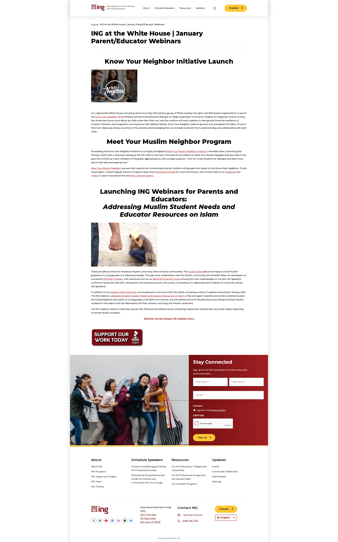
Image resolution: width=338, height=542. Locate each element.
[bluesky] (131, 522)
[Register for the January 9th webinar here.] (169, 318)
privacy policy (218, 410)
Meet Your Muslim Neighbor (106, 168)
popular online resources (123, 292)
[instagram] (118, 522)
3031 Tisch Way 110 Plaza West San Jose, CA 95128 (150, 518)
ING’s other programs (141, 175)
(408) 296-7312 (190, 521)
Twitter (95, 175)
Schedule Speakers (164, 8)
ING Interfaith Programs (184, 484)
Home (94, 24)
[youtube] (106, 522)
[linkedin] (112, 522)
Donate (233, 8)
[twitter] (93, 522)
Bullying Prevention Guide (166, 279)
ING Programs (98, 471)
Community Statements (225, 471)
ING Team (96, 481)
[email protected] (165, 172)
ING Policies (97, 486)
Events (215, 466)
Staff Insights (219, 476)
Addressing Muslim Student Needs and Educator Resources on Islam (147, 296)
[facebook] (100, 522)
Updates (200, 8)
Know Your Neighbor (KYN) (109, 117)
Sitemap (216, 481)
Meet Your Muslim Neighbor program (186, 151)
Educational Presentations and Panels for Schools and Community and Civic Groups (148, 479)
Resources (185, 8)
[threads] (124, 522)
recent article (196, 271)
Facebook (230, 172)
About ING (96, 466)
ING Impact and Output (103, 476)
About (146, 8)
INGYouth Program (113, 279)
